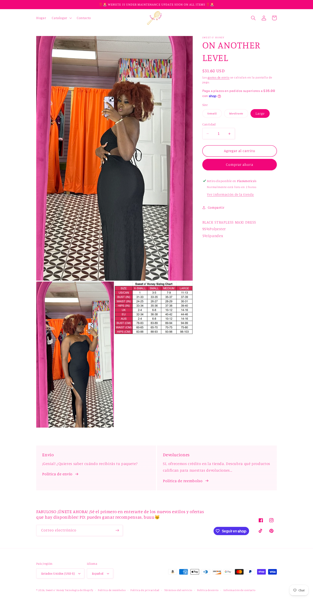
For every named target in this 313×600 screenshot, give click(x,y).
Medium (238, 114)
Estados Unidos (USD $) (58, 573)
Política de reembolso (182, 480)
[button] (61, 18)
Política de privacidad (144, 590)
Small (214, 114)
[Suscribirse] (117, 530)
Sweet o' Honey (55, 590)
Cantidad (209, 124)
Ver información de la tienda (230, 194)
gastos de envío (218, 77)
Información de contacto (239, 590)
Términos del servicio (178, 590)
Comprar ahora (239, 164)
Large (260, 113)
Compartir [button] (216, 207)
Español (98, 573)
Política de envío (57, 474)
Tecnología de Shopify (79, 590)
